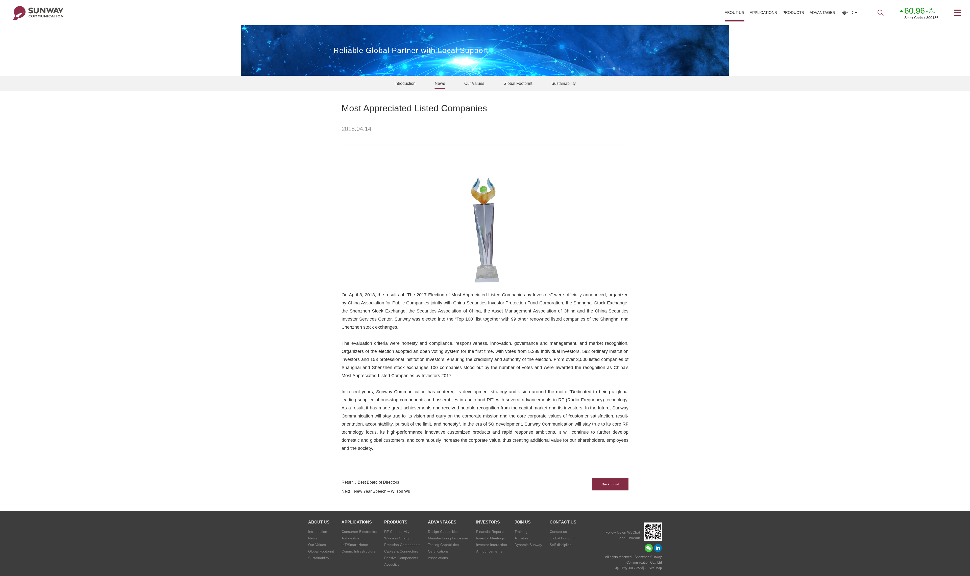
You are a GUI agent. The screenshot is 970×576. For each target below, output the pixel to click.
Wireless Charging (399, 538)
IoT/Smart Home (355, 545)
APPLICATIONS (763, 12)
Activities (521, 538)
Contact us (558, 532)
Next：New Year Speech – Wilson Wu (376, 491)
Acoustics (391, 564)
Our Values (474, 83)
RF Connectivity (396, 532)
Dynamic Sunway (528, 545)
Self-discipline (561, 545)
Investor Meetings (490, 538)
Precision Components (402, 545)
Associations (438, 558)
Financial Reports (490, 532)
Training (521, 532)
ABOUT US (734, 12)
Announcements (489, 551)
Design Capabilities (443, 532)
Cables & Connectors (401, 551)
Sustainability (563, 83)
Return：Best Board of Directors (370, 482)
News (440, 83)
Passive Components (401, 558)
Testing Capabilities (443, 545)
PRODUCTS (793, 12)
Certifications (438, 551)
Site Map (655, 568)
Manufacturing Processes (448, 538)
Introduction (405, 83)
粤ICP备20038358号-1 (631, 568)
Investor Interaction (491, 545)
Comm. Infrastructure (359, 551)
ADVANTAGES (822, 12)
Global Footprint (517, 83)
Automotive (350, 538)
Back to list (610, 484)
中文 (850, 13)
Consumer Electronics (359, 532)
